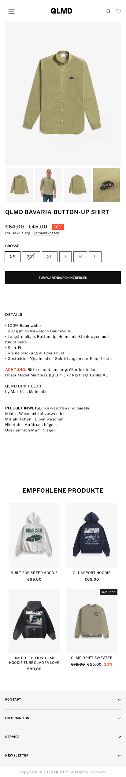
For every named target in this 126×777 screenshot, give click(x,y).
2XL (31, 256)
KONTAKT (13, 699)
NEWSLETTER (16, 755)
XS (12, 256)
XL (49, 256)
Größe (12, 246)
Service (12, 736)
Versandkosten (46, 233)
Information (17, 718)
